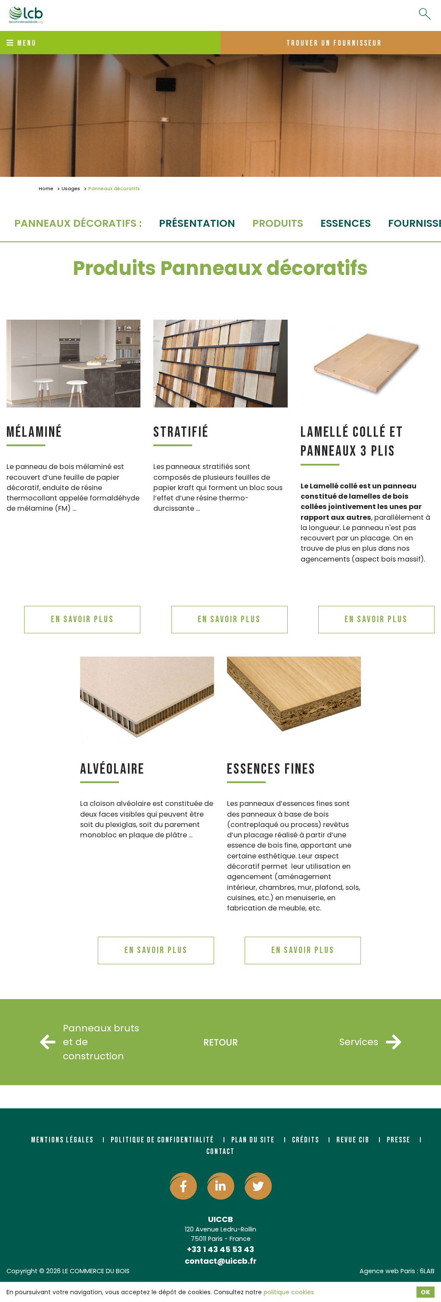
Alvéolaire (112, 769)
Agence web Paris (387, 1271)
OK (425, 1292)
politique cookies (289, 1292)
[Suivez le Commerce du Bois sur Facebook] (183, 1186)
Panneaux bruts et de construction (101, 1042)
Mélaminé (34, 432)
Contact (220, 1151)
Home (46, 188)
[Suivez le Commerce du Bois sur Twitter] (258, 1186)
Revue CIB (353, 1140)
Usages (71, 188)
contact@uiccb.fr (221, 1261)
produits (277, 223)
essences (345, 223)
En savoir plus (82, 619)
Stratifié (181, 432)
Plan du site (253, 1140)
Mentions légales (62, 1140)
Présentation (197, 223)
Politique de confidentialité (162, 1140)
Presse (398, 1140)
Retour (220, 1042)
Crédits (305, 1140)
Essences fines (271, 769)
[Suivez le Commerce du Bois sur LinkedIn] (220, 1186)
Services (358, 1042)
